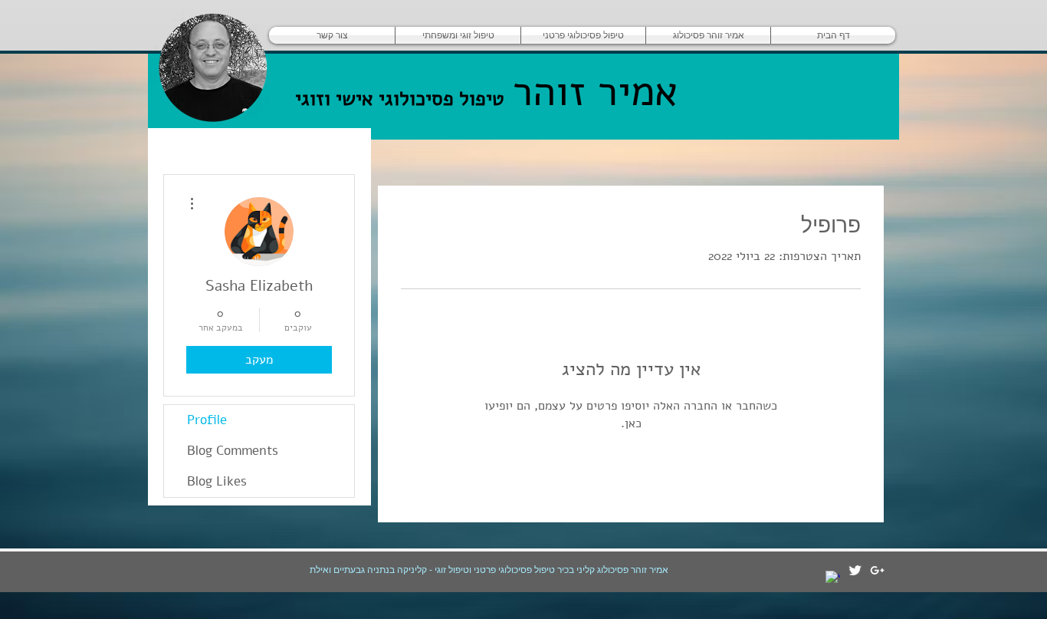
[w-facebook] (832, 578)
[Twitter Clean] (855, 570)
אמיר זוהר (589, 91)
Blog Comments (232, 450)
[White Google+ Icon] (877, 570)
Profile (207, 420)
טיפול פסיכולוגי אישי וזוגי (399, 98)
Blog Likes (217, 481)
